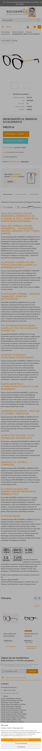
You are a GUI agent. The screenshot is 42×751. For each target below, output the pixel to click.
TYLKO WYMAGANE (21, 743)
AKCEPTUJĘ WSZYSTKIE (21, 739)
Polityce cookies (27, 735)
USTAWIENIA (21, 747)
